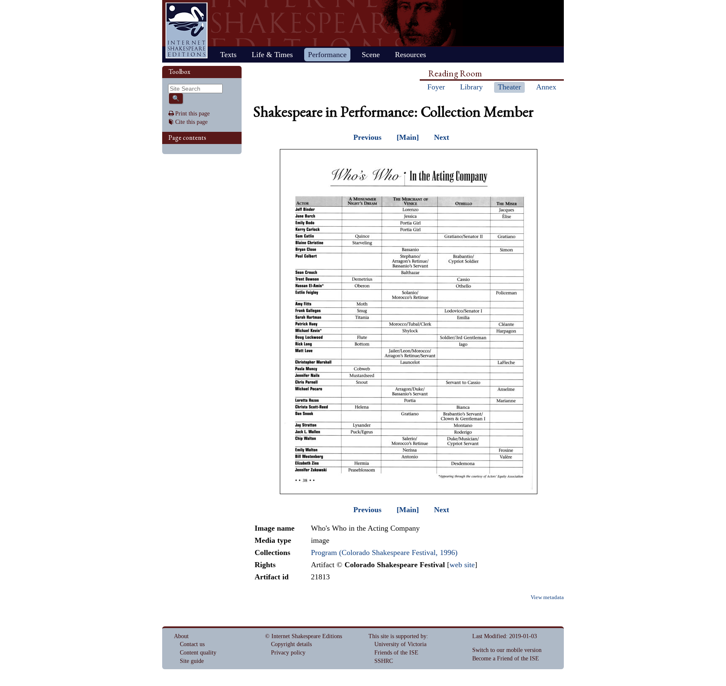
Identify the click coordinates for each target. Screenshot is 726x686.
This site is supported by (397, 636)
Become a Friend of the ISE (505, 658)
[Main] (408, 137)
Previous (367, 137)
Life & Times (272, 54)
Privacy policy (288, 652)
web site (462, 564)
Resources (410, 54)
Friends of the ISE (396, 652)
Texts (228, 54)
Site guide (192, 661)
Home (187, 30)
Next (441, 137)
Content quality (198, 652)
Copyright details (291, 644)
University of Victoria (400, 644)
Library (471, 87)
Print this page (192, 113)
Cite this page (191, 122)
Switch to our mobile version (507, 650)
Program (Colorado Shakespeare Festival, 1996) (384, 552)
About (181, 636)
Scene (371, 54)
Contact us (192, 644)
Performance (327, 54)
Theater (509, 87)
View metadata (547, 597)
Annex (546, 87)
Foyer (436, 87)
